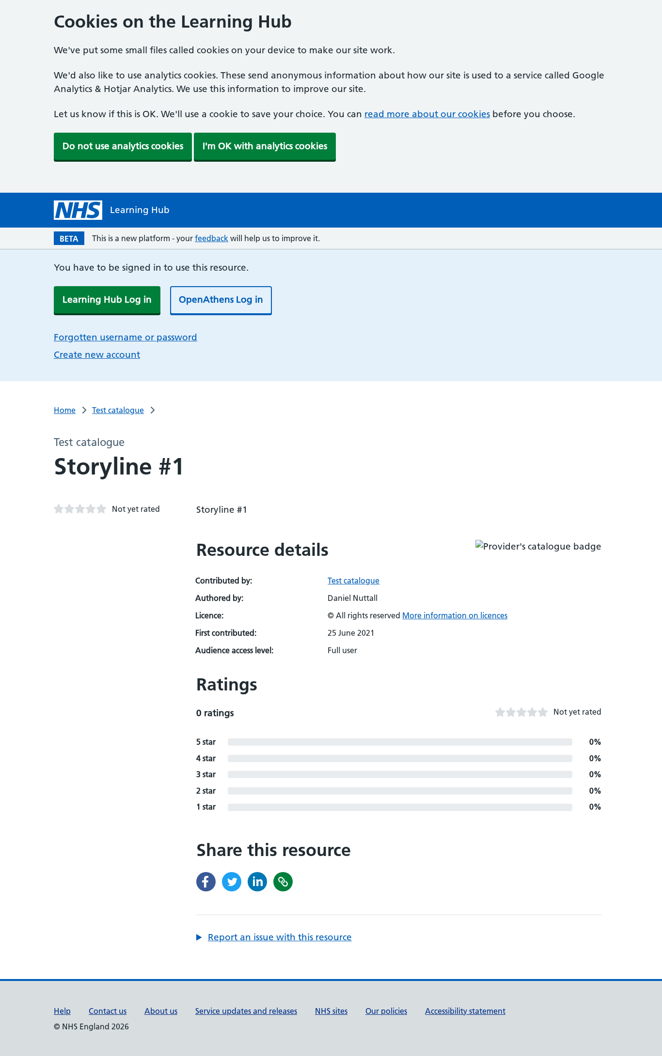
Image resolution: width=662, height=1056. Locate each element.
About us (160, 1011)
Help (62, 1011)
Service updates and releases (246, 1011)
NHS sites (331, 1011)
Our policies (386, 1011)
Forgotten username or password (125, 337)
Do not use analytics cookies (123, 146)
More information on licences (454, 615)
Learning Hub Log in (107, 299)
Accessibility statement (465, 1011)
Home (65, 410)
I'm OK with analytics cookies (265, 146)
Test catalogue (118, 410)
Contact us (107, 1011)
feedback (211, 238)
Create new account (97, 354)
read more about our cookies (427, 114)
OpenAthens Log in (221, 299)
